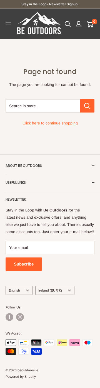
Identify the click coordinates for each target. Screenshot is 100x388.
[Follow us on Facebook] (9, 317)
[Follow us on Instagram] (20, 317)
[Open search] (68, 24)
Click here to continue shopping (50, 123)
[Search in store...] (87, 106)
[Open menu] (8, 24)
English (14, 290)
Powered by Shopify (21, 377)
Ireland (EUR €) (50, 290)
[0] (89, 24)
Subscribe (24, 264)
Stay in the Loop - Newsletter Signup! (50, 4)
